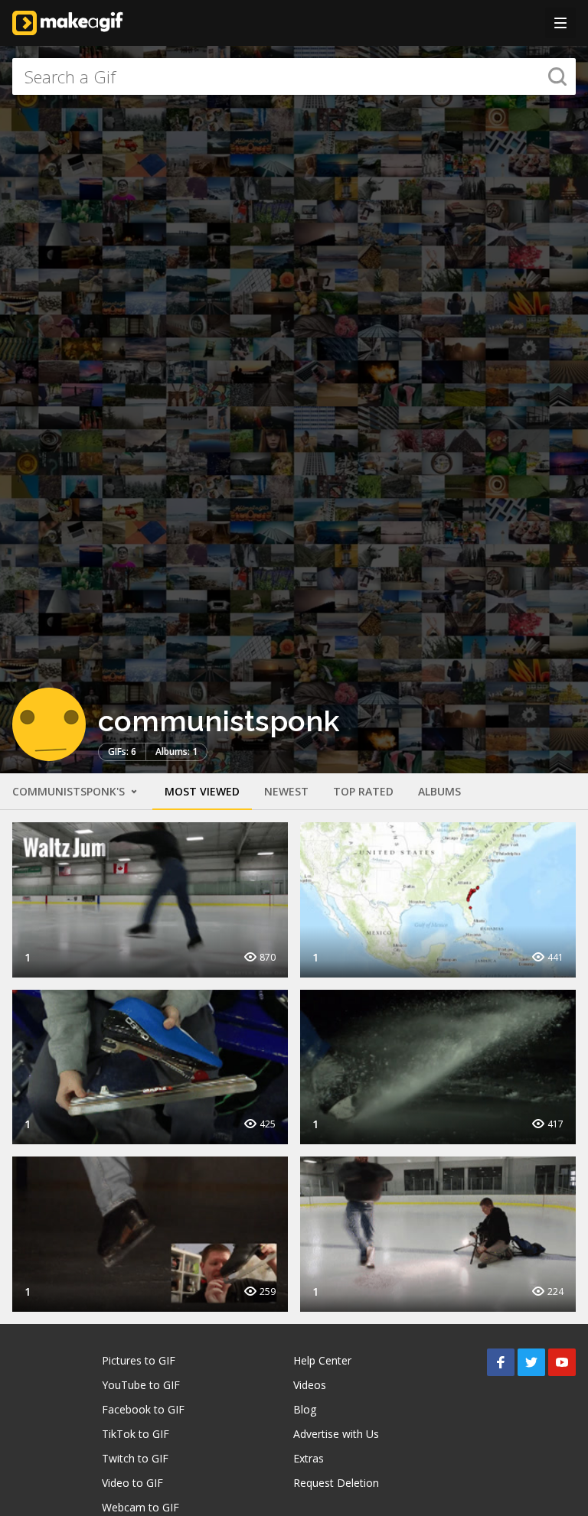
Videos (309, 1385)
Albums (439, 791)
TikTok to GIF (135, 1434)
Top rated (363, 791)
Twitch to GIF (135, 1458)
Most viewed (202, 791)
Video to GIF (132, 1482)
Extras (308, 1458)
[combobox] (294, 76)
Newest (286, 791)
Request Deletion (336, 1482)
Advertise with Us (336, 1434)
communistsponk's (70, 791)
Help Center (322, 1360)
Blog (304, 1409)
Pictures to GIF (138, 1360)
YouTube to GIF (141, 1385)
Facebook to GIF (143, 1409)
